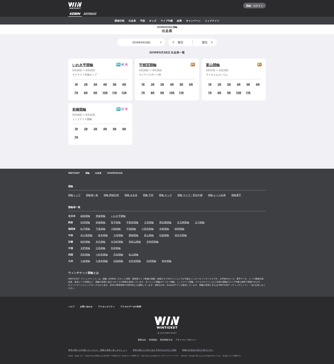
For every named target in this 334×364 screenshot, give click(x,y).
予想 (142, 20)
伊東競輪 (164, 228)
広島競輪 (100, 248)
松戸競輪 (85, 228)
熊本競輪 (167, 260)
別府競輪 (151, 260)
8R (86, 92)
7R (76, 92)
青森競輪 (100, 215)
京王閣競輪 (183, 222)
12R (124, 92)
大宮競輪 (149, 222)
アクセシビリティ (106, 306)
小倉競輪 (85, 260)
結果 (179, 20)
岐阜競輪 (103, 235)
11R (114, 92)
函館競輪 (85, 215)
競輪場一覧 (92, 195)
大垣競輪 (118, 235)
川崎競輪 (116, 228)
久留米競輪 (102, 260)
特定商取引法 (166, 339)
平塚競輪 (131, 228)
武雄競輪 (118, 260)
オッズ (152, 20)
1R (76, 84)
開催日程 (119, 20)
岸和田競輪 (152, 241)
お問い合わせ (86, 306)
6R (124, 84)
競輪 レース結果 (217, 195)
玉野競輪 (85, 248)
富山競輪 (213, 65)
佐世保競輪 (135, 260)
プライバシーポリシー (185, 339)
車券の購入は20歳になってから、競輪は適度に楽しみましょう (97, 350)
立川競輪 (200, 222)
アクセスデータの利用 (130, 306)
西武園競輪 (165, 222)
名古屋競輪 (86, 235)
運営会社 (142, 339)
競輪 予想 (148, 195)
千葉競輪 (100, 228)
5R (114, 84)
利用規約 (153, 339)
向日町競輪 (117, 241)
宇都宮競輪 (148, 65)
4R (105, 84)
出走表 (132, 20)
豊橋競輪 (133, 235)
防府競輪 (116, 248)
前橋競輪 (79, 109)
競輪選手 (236, 195)
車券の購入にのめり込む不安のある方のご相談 (155, 350)
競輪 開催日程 (111, 195)
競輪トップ (74, 195)
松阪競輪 (164, 235)
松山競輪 (133, 254)
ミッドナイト (212, 20)
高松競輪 (85, 254)
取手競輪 (116, 222)
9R (95, 92)
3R (95, 84)
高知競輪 (118, 254)
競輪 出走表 (131, 195)
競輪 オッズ (165, 195)
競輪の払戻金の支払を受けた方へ (197, 350)
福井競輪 (85, 241)
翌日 (205, 42)
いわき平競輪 (82, 65)
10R (105, 92)
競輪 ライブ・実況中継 (189, 195)
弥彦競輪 (85, 222)
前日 (180, 42)
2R (86, 84)
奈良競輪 (100, 241)
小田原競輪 (148, 228)
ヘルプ (71, 306)
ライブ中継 (167, 20)
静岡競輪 (179, 228)
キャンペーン (193, 20)
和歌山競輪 (135, 241)
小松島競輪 (102, 254)
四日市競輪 (181, 235)
